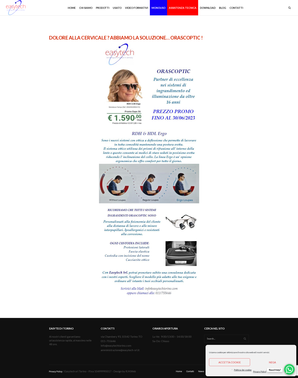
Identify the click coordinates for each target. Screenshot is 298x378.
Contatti (190, 371)
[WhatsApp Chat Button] (289, 369)
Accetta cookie (229, 362)
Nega (272, 362)
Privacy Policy (259, 372)
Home (179, 371)
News (201, 371)
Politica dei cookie (242, 370)
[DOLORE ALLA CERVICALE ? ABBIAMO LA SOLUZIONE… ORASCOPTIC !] (149, 84)
